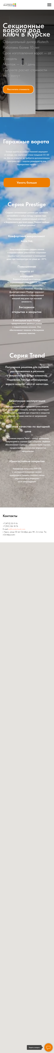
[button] (18, 557)
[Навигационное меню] (49, 4)
